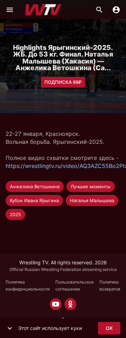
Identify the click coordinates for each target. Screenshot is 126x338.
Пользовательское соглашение (74, 285)
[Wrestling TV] (43, 9)
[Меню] (9, 9)
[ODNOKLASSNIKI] (70, 304)
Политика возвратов (109, 285)
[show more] (9, 328)
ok (109, 328)
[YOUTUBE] (56, 304)
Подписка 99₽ (63, 82)
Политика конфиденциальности (28, 285)
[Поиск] (99, 9)
